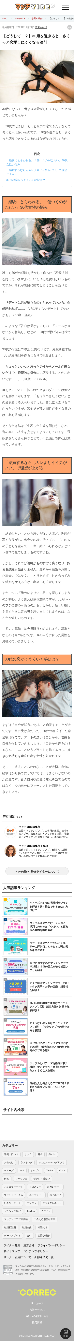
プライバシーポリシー (51, 1245)
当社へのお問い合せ (37, 1316)
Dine (6, 1178)
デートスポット (12, 1235)
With (22, 1170)
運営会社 (28, 1245)
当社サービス (37, 1309)
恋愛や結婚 (41, 27)
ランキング (26, 1162)
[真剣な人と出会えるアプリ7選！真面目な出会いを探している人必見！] (16, 1087)
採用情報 (37, 1322)
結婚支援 (27, 1227)
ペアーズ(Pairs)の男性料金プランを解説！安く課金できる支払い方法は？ (49, 906)
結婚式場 (42, 1227)
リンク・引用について (17, 1257)
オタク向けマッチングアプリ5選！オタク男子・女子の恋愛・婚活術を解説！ (49, 987)
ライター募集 (12, 1245)
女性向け (9, 1162)
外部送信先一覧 (44, 1257)
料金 (40, 1154)
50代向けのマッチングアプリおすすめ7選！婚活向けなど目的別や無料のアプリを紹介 (49, 1047)
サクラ (28, 1154)
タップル (35, 1170)
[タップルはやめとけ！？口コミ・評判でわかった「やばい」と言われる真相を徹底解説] (16, 926)
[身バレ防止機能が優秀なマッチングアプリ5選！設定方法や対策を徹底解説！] (16, 1006)
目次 (65, 1336)
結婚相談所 (10, 1227)
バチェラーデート (13, 1186)
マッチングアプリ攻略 (16, 1219)
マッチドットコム (13, 1195)
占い (29, 1235)
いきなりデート (12, 1203)
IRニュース (37, 1303)
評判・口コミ (11, 1154)
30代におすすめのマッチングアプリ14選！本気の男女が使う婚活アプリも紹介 (49, 967)
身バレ (52, 1154)
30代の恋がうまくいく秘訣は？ (25, 180)
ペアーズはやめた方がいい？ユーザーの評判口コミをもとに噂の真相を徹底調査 (49, 946)
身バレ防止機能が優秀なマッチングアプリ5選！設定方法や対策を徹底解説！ (49, 1007)
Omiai (62, 1170)
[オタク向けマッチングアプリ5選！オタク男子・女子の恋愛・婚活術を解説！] (16, 986)
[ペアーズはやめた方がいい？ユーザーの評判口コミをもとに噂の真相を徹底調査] (16, 946)
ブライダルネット (51, 1203)
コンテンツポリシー (35, 1251)
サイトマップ (12, 1251)
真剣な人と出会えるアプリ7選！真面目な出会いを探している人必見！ (49, 1087)
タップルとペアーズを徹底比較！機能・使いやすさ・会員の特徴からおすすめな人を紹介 (49, 1067)
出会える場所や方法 (44, 1219)
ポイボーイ (55, 1195)
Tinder (49, 1170)
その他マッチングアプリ (51, 1162)
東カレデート (54, 1186)
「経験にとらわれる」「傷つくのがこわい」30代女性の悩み (36, 162)
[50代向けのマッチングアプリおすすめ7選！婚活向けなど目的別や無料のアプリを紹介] (16, 1047)
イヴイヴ (45, 1211)
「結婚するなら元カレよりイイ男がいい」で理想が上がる (36, 172)
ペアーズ (9, 1170)
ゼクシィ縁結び (41, 1178)
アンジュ (31, 1203)
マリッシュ (21, 1178)
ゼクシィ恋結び (12, 1211)
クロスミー (35, 1186)
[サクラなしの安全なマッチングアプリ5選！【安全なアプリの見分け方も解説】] (16, 1027)
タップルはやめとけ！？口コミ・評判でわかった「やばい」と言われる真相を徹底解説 (49, 926)
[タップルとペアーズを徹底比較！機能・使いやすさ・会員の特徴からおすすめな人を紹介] (16, 1067)
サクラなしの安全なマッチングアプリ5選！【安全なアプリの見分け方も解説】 (49, 1027)
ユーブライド (36, 1195)
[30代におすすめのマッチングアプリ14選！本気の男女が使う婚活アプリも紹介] (16, 966)
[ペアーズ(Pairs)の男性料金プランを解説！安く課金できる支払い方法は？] (16, 906)
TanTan (31, 1211)
